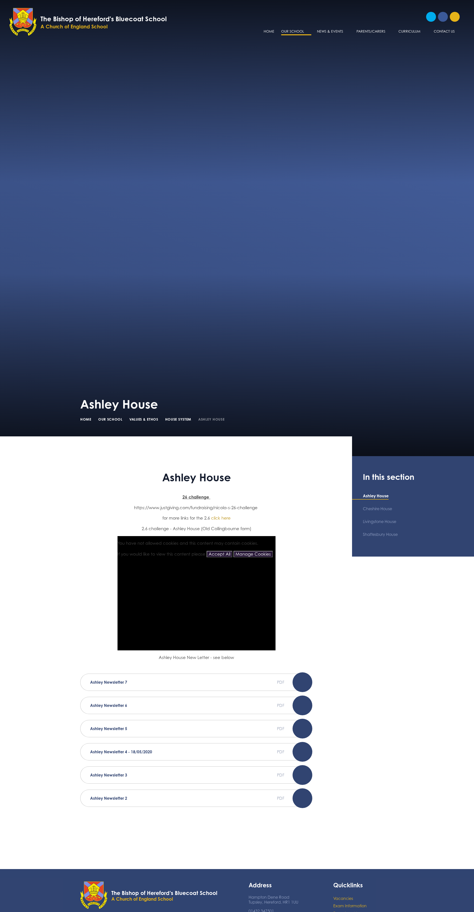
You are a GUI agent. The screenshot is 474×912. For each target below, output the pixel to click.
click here (221, 518)
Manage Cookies (253, 554)
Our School (110, 419)
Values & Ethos (143, 419)
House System (178, 419)
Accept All (219, 554)
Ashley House (211, 419)
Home (85, 419)
